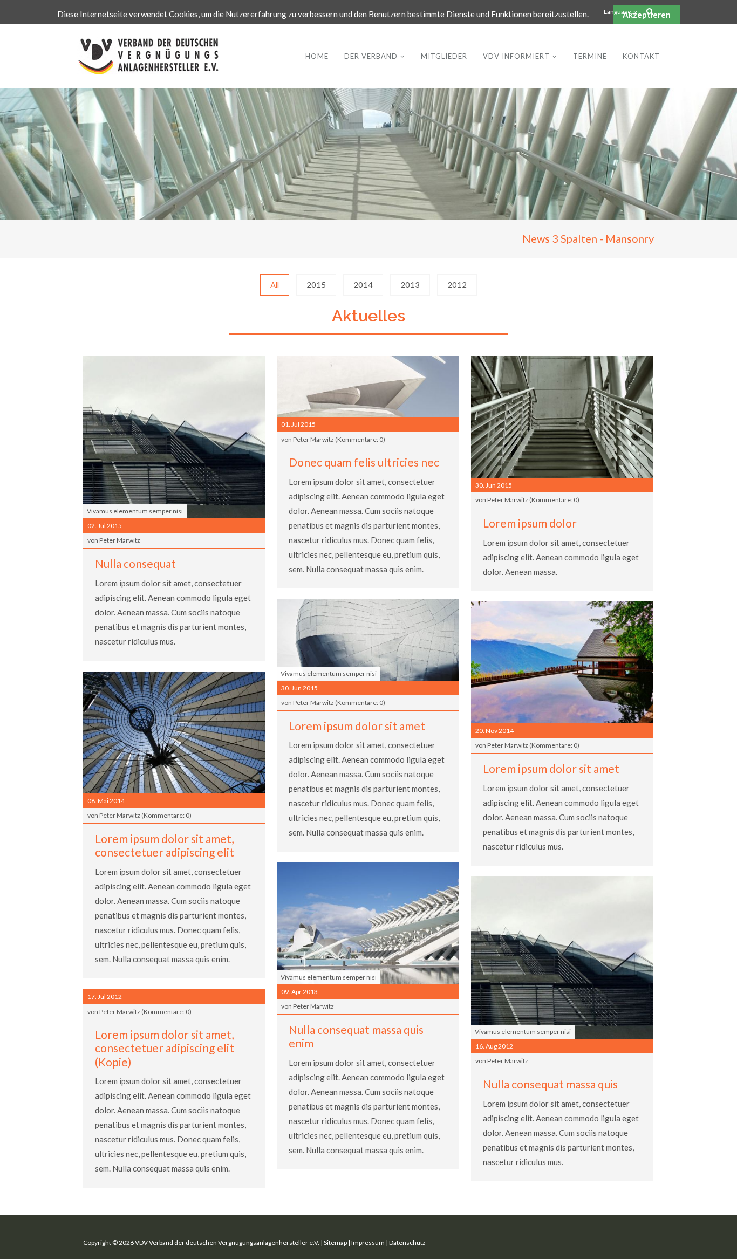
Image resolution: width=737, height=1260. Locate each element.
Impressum (368, 1242)
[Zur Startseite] (148, 55)
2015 (316, 285)
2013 (410, 285)
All (274, 285)
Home (317, 56)
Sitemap (335, 1242)
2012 (457, 285)
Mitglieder (444, 56)
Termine (590, 56)
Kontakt (641, 56)
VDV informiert (516, 56)
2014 (363, 285)
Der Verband (371, 56)
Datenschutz (407, 1242)
